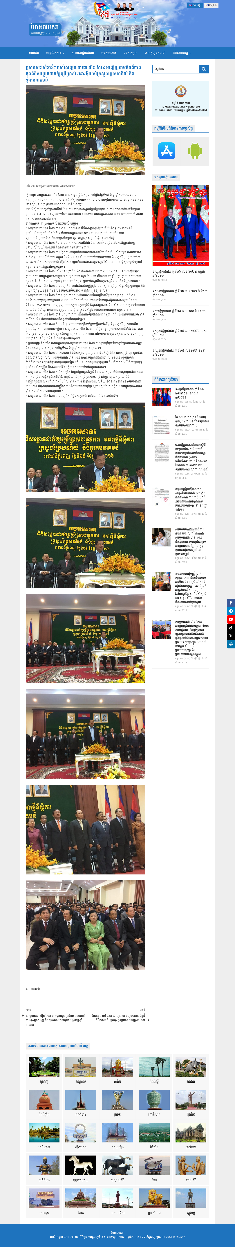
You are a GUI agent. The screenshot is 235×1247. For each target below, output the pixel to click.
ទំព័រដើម (34, 53)
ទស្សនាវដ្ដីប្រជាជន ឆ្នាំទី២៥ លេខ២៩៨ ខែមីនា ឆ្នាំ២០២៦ (178, 353)
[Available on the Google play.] (195, 151)
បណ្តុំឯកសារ (53, 53)
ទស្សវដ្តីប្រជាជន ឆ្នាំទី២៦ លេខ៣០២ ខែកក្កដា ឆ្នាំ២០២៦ (178, 274)
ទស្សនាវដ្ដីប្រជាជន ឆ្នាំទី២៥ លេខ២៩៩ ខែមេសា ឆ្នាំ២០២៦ (179, 333)
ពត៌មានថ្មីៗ (35, 989)
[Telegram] (231, 611)
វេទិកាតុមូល (130, 53)
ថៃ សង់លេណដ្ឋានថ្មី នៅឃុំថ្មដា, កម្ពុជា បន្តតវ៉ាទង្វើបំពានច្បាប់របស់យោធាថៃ (192, 422)
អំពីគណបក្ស (180, 53)
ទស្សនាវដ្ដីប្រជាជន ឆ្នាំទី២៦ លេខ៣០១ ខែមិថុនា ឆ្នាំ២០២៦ (180, 294)
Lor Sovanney (67, 186)
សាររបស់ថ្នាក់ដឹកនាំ (82, 53)
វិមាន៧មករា (45, 27)
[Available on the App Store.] (166, 151)
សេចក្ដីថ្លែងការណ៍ (155, 53)
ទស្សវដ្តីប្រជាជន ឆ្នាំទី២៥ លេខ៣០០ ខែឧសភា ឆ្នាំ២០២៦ (179, 313)
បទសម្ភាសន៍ (108, 53)
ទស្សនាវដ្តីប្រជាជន (166, 177)
